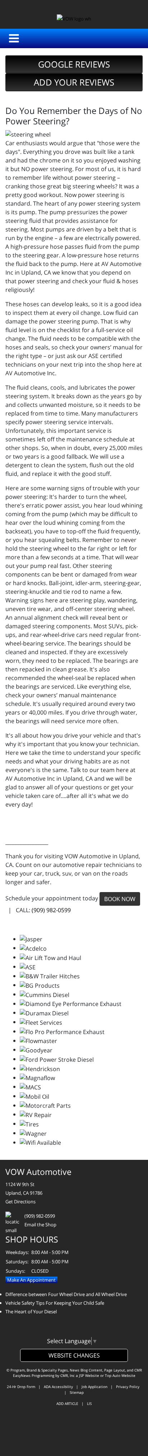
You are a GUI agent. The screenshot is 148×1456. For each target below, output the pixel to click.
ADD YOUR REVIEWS (74, 82)
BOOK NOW (119, 899)
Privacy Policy (127, 1386)
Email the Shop (40, 1224)
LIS (89, 1403)
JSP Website (89, 1375)
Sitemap (77, 1392)
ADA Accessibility (58, 1386)
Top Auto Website (120, 1375)
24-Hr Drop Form (21, 1386)
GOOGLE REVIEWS (74, 64)
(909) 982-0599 (51, 910)
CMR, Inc (67, 1375)
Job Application (94, 1386)
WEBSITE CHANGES (74, 1355)
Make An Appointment (31, 1280)
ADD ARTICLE (67, 1403)
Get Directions (20, 1201)
